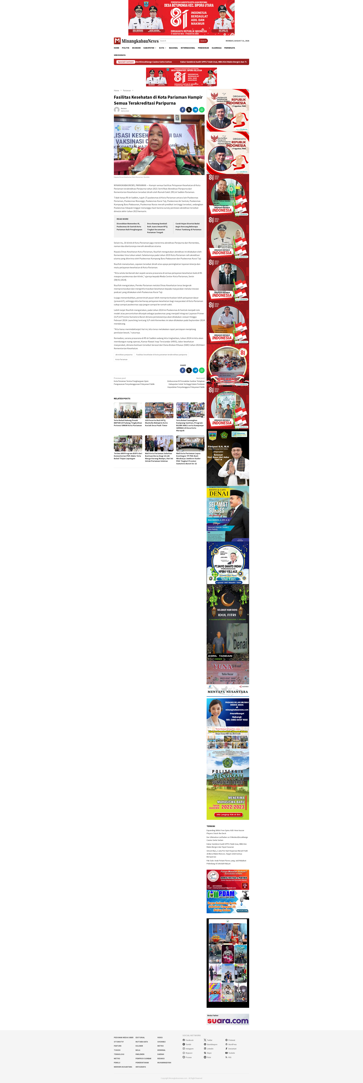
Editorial (140, 1037)
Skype (209, 1053)
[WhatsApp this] (202, 110)
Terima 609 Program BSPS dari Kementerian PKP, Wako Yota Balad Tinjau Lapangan (128, 456)
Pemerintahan (142, 1062)
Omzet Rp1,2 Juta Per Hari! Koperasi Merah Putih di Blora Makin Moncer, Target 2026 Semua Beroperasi (235, 62)
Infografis (141, 1067)
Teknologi (119, 1054)
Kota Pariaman (121, 359)
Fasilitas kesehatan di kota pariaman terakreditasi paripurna (161, 354)
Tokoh (117, 1050)
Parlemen (140, 1054)
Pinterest (231, 1040)
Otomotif (119, 1042)
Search (203, 40)
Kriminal (161, 1050)
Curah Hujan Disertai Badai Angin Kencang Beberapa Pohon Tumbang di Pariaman (188, 226)
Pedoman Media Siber (123, 1037)
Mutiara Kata (142, 1042)
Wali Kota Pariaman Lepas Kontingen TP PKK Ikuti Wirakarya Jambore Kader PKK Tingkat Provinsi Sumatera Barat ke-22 (188, 458)
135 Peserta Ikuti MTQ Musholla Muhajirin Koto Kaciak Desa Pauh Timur (156, 423)
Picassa (189, 1057)
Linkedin (210, 1049)
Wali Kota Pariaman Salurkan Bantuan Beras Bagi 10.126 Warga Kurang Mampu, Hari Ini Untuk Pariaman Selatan (159, 457)
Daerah (160, 1054)
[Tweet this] (189, 110)
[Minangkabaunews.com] (136, 40)
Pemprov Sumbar (143, 1058)
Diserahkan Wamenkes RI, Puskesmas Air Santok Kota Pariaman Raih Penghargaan (129, 226)
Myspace (189, 1053)
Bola (138, 1050)
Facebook (189, 1040)
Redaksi (161, 1058)
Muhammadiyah (164, 1062)
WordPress (232, 1044)
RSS (229, 1057)
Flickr (209, 1057)
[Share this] (182, 110)
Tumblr (188, 1044)
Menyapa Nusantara (123, 1067)
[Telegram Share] (195, 110)
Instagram (190, 1049)
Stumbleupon (212, 1044)
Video (160, 1037)
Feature (117, 1046)
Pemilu (117, 1062)
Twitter (209, 1040)
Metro (160, 1046)
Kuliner (139, 1046)
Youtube (231, 1053)
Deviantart (232, 1049)
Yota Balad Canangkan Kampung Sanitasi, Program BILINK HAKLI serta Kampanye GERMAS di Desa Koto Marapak (190, 425)
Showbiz (161, 1042)
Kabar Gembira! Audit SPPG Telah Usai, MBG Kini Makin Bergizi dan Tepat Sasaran (137, 62)
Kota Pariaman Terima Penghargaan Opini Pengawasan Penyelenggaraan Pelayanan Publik (134, 381)
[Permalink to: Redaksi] (117, 109)
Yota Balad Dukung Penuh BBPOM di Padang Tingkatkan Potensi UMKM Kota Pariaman (128, 423)
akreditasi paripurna (123, 354)
